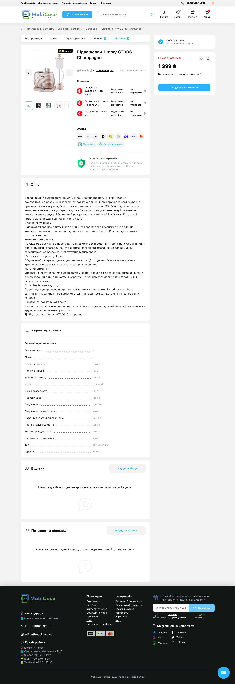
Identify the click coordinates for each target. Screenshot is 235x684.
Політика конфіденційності (129, 605)
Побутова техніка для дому (40, 28)
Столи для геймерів (97, 612)
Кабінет (164, 17)
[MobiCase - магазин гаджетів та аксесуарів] (51, 598)
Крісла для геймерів (97, 609)
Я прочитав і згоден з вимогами (181, 616)
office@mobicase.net (39, 634)
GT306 (60, 314)
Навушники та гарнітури (99, 624)
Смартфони (92, 601)
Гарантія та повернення (74, 3)
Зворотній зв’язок (125, 609)
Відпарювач (36, 314)
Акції (118, 620)
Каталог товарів (79, 14)
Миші (89, 620)
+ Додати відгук (127, 468)
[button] (69, 72)
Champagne (74, 314)
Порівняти (192, 14)
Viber (160, 637)
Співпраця (105, 3)
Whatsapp (162, 643)
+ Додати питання (126, 530)
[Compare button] (207, 58)
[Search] (151, 14)
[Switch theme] (213, 3)
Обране (178, 14)
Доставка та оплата (48, 3)
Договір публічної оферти (129, 601)
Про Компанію (28, 3)
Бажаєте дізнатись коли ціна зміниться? (179, 74)
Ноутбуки (91, 605)
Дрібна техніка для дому (70, 28)
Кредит (94, 3)
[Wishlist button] (201, 58)
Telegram (162, 632)
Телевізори (92, 616)
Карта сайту (122, 612)
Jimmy (50, 314)
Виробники (121, 616)
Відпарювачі (92, 28)
